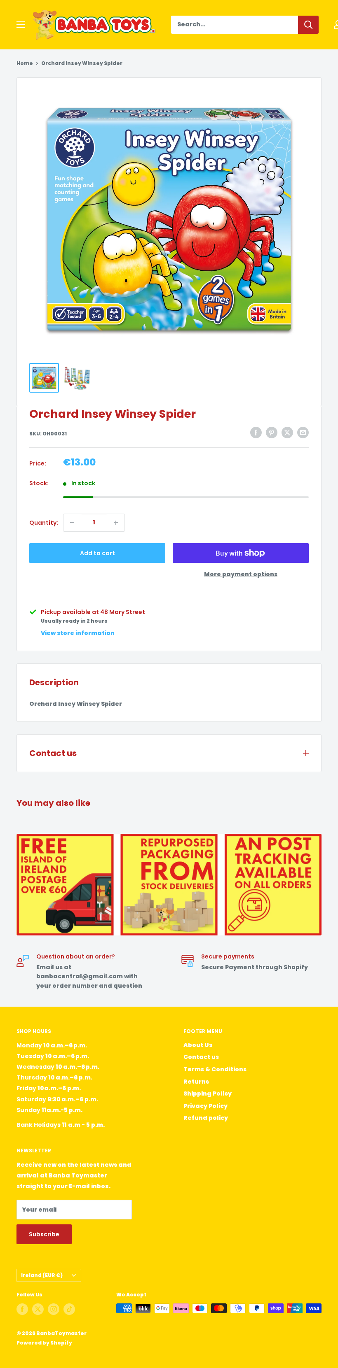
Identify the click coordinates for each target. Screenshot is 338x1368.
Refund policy (205, 1118)
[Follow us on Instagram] (53, 1309)
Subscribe (44, 1234)
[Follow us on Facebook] (22, 1309)
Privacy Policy (205, 1106)
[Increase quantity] (115, 522)
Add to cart (97, 553)
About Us (197, 1045)
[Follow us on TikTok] (69, 1309)
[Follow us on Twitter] (38, 1309)
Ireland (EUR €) (42, 1275)
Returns (196, 1081)
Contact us (201, 1057)
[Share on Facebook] (256, 432)
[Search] (308, 25)
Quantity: (43, 523)
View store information (78, 633)
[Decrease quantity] (72, 522)
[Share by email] (303, 432)
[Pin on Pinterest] (271, 432)
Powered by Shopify (44, 1342)
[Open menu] (20, 24)
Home (24, 63)
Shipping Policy (207, 1093)
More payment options (240, 574)
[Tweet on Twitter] (287, 432)
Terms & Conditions (214, 1069)
